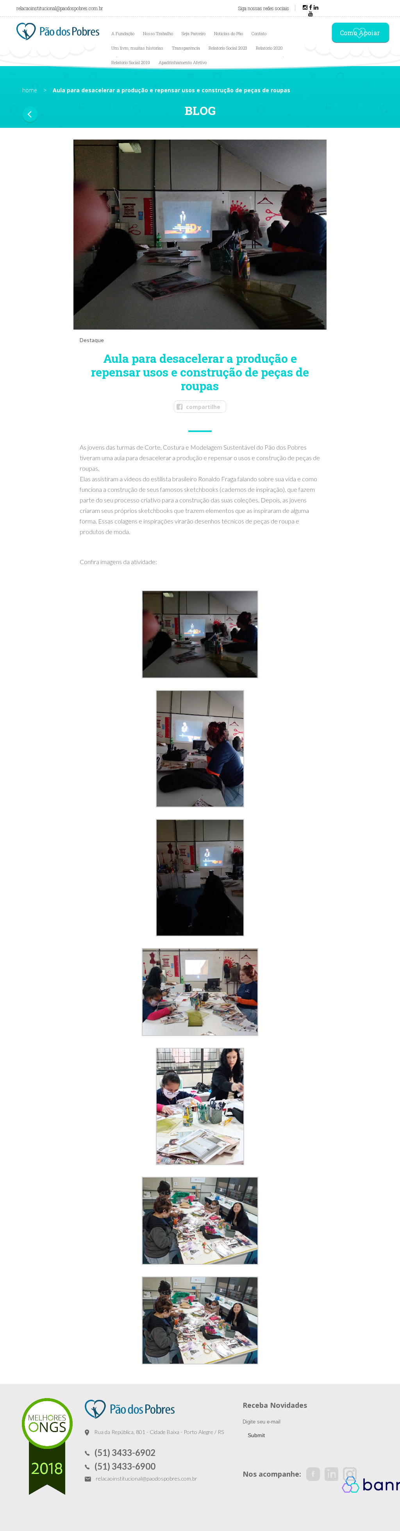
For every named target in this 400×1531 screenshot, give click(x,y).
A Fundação (122, 33)
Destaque (92, 339)
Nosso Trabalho (158, 33)
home (29, 90)
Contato (259, 33)
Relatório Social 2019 (130, 62)
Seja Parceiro (193, 33)
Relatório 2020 (269, 48)
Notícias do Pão (228, 33)
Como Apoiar (360, 33)
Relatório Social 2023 (228, 48)
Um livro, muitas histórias (137, 48)
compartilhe (203, 407)
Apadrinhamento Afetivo (183, 62)
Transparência (186, 48)
